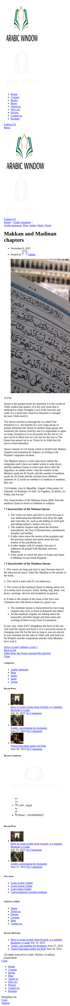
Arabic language (22, 222)
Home (7, 222)
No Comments (34, 713)
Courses (15, 917)
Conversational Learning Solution (29, 892)
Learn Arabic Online (22, 882)
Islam (40, 225)
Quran (48, 225)
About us (16, 911)
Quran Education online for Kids (28, 745)
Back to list (10, 650)
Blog (25, 225)
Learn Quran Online (21, 886)
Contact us (16, 923)
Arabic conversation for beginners (29, 728)
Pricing (14, 914)
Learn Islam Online (21, 889)
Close (7, 656)
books (33, 225)
